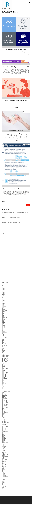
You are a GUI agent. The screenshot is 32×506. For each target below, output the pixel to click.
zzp (2, 488)
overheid (3, 434)
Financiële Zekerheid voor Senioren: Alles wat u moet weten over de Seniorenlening (15, 212)
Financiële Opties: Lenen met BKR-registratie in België (16, 133)
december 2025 (4, 244)
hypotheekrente (4, 378)
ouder (3, 432)
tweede (3, 463)
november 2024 (4, 257)
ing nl (2, 381)
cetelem (3, 338)
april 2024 (3, 264)
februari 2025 (4, 254)
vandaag (3, 467)
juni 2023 (3, 274)
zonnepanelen (4, 486)
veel (2, 471)
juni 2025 (3, 250)
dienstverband (4, 343)
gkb (2, 357)
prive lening (3, 444)
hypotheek (3, 377)
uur (2, 465)
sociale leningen (4, 453)
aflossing (3, 305)
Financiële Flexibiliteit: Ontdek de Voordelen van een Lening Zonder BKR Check (16, 67)
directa (3, 344)
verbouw (3, 472)
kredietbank (3, 396)
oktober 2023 (4, 270)
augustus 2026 (4, 236)
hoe (2, 367)
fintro (2, 352)
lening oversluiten (4, 405)
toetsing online (4, 461)
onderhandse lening (5, 426)
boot (2, 330)
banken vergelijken (5, 317)
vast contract (4, 468)
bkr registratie (4, 326)
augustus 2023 (4, 272)
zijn (2, 485)
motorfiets (3, 419)
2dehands (3, 294)
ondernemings (4, 429)
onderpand (3, 430)
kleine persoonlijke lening (6, 391)
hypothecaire (4, 374)
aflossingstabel (4, 306)
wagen (3, 478)
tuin (2, 462)
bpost (2, 333)
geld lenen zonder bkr (5, 356)
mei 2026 (3, 239)
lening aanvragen (4, 400)
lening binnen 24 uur (5, 402)
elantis (3, 348)
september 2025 (4, 247)
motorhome (3, 420)
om (2, 425)
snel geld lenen (4, 452)
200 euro (3, 291)
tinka (2, 460)
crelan (3, 340)
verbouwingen (4, 475)
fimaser (3, 351)
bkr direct (3, 325)
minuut (3, 416)
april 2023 (3, 276)
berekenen (3, 322)
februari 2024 (4, 266)
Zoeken (3, 201)
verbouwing (3, 474)
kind (2, 387)
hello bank (3, 365)
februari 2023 (4, 278)
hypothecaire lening (5, 375)
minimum (3, 414)
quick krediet (4, 446)
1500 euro (3, 289)
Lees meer (16, 56)
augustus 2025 (4, 248)
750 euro (3, 301)
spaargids (3, 455)
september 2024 (4, 259)
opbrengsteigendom (5, 431)
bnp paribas (3, 329)
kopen (3, 392)
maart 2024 (3, 265)
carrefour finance (4, 337)
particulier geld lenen (5, 438)
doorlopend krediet (5, 345)
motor (3, 418)
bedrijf (3, 318)
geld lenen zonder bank (5, 355)
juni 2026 (3, 238)
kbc (2, 385)
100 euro (3, 287)
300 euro (3, 296)
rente (2, 449)
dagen (3, 342)
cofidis (3, 339)
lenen (2, 399)
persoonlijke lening (5, 442)
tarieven (3, 457)
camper (3, 334)
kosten (3, 393)
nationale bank (4, 421)
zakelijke (3, 484)
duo (2, 346)
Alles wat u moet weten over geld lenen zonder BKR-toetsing (16, 100)
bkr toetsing (3, 327)
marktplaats (3, 409)
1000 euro (3, 288)
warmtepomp (4, 479)
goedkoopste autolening (5, 358)
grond (3, 363)
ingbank (3, 382)
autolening (3, 311)
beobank (3, 321)
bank (2, 314)
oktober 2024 (4, 258)
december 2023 (4, 268)
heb (2, 364)
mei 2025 (3, 251)
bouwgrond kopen (4, 332)
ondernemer (4, 427)
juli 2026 (3, 237)
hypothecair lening (5, 373)
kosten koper (4, 394)
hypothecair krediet (5, 372)
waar (2, 477)
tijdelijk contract (4, 459)
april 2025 (3, 252)
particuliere (3, 439)
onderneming (4, 428)
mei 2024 (3, 263)
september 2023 (4, 271)
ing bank (3, 380)
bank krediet (4, 315)
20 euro (3, 290)
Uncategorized (4, 464)
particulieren (4, 440)
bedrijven (3, 319)
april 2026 (3, 240)
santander (3, 450)
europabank (3, 350)
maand (3, 408)
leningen (3, 406)
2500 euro (3, 293)
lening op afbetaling (5, 404)
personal (3, 441)
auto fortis (3, 309)
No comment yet (21, 64)
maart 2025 (3, 253)
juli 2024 (3, 261)
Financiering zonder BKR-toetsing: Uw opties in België (16, 49)
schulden (3, 451)
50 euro (3, 298)
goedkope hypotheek (5, 360)
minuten (3, 415)
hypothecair (3, 371)
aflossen (3, 304)
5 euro (3, 297)
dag (2, 341)
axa (2, 312)
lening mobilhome (4, 403)
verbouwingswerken (5, 476)
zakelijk (3, 483)
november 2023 (4, 269)
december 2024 (4, 256)
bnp (2, 328)
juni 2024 (3, 262)
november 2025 (4, 245)
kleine (2, 390)
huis (2, 369)
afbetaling (3, 303)
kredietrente (4, 397)
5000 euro (3, 300)
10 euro (3, 286)
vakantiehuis (4, 466)
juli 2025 (3, 249)
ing (2, 379)
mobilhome (3, 417)
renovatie (3, 447)
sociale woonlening (5, 454)
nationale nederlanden (5, 422)
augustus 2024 (4, 260)
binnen (3, 323)
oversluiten (3, 435)
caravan (3, 335)
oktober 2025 (4, 246)
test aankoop (4, 458)
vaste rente (3, 469)
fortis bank (3, 354)
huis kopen (3, 370)
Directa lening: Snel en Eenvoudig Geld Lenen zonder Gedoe (11, 222)
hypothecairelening (5, 376)
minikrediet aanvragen (5, 412)
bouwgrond (3, 331)
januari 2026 (4, 243)
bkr (2, 324)
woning (3, 481)
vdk (2, 470)
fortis (2, 353)
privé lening (3, 445)
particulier (3, 437)
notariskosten (4, 424)
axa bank (3, 313)
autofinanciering (4, 310)
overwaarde (3, 436)
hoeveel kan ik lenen (5, 368)
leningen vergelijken (5, 407)
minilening (3, 413)
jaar (2, 384)
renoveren (3, 448)
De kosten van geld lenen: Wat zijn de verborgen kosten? (10, 220)
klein (2, 389)
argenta (3, 307)
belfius (3, 320)
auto (2, 308)
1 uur (2, 285)
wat (2, 480)
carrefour (3, 336)
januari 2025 (4, 255)
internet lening (4, 383)
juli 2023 (3, 273)
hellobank (3, 366)
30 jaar (3, 295)
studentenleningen (5, 456)
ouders (3, 433)
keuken (3, 386)
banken (3, 316)
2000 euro (3, 292)
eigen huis (3, 347)
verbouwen (3, 473)
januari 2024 (4, 267)
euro (2, 349)
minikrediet (3, 411)
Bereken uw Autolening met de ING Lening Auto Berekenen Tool (12, 217)
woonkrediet (4, 482)
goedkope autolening (5, 359)
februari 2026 (4, 242)
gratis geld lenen (4, 361)
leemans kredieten (4, 398)
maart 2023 (3, 277)
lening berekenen (4, 401)
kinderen (3, 388)
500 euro (3, 299)
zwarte (3, 487)
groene (3, 362)
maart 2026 (3, 241)
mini (2, 410)
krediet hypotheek (4, 395)
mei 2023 (3, 275)
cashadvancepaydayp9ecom (13, 64)
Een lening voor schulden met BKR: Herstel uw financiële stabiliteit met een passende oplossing (16, 189)
